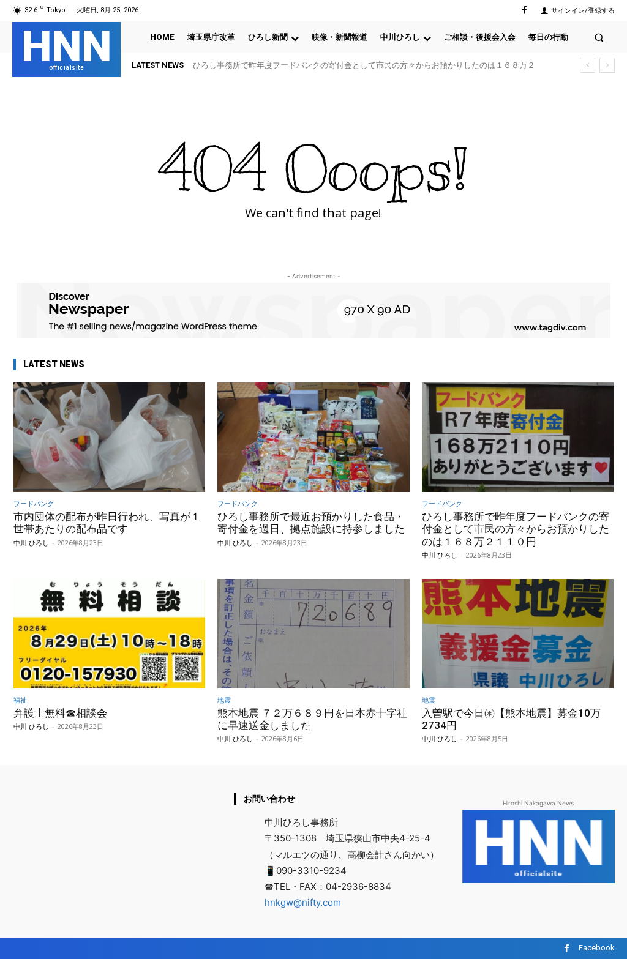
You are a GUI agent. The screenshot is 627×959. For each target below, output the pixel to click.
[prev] (587, 65)
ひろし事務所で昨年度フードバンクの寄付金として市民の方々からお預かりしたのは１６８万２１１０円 (515, 529)
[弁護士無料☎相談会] (109, 633)
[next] (607, 65)
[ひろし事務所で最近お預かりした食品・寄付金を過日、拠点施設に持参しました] (313, 437)
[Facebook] (524, 10)
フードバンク (33, 503)
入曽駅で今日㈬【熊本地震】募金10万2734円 (511, 719)
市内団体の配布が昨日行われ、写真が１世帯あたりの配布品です (107, 522)
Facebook (597, 947)
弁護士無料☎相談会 (60, 713)
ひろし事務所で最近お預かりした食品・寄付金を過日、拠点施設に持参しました (311, 522)
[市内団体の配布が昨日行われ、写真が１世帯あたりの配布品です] (109, 437)
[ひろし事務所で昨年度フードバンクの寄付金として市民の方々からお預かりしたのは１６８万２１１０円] (518, 437)
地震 (224, 699)
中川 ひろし (31, 542)
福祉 (20, 699)
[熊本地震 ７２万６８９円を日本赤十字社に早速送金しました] (313, 633)
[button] (599, 37)
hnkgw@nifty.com (303, 902)
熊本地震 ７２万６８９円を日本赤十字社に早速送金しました (312, 719)
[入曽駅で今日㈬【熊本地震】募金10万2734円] (518, 633)
